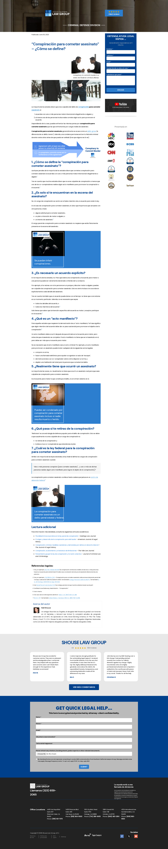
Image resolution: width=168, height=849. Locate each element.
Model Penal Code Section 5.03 (45, 585)
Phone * (38, 724)
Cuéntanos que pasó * (114, 75)
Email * (108, 62)
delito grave (91, 131)
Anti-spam (54, 836)
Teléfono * (110, 55)
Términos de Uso (32, 836)
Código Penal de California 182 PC (79, 580)
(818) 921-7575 (57, 819)
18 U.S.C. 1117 (37, 598)
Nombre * (109, 49)
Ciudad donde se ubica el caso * (117, 68)
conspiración (83, 107)
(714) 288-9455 (95, 816)
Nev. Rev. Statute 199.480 (52, 570)
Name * (38, 717)
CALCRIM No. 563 (50, 577)
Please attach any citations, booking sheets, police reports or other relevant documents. (68, 751)
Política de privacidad (43, 836)
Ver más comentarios (84, 687)
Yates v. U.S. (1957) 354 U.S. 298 (67, 595)
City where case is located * (46, 737)
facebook (122, 836)
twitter (129, 836)
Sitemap (63, 837)
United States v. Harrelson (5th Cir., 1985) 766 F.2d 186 (64, 598)
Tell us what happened (44, 743)
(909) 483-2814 (113, 816)
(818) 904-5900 (76, 816)
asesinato (36, 110)
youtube (136, 836)
